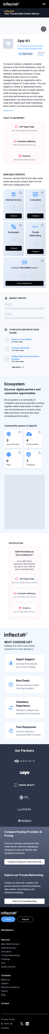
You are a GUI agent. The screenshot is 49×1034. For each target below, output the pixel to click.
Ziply (41, 55)
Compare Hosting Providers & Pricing (24, 862)
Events (4, 991)
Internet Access (14, 200)
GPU (3, 963)
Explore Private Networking (25, 901)
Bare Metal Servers (10, 944)
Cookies (5, 1028)
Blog (3, 995)
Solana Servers (8, 966)
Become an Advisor (10, 987)
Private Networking (10, 955)
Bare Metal (26, 268)
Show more (8, 110)
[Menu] (44, 4)
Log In (8, 919)
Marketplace (7, 930)
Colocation (35, 200)
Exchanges (13, 232)
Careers (5, 983)
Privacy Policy (8, 1019)
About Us (5, 979)
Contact (5, 1003)
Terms (7, 1023)
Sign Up (25, 919)
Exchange (5, 959)
